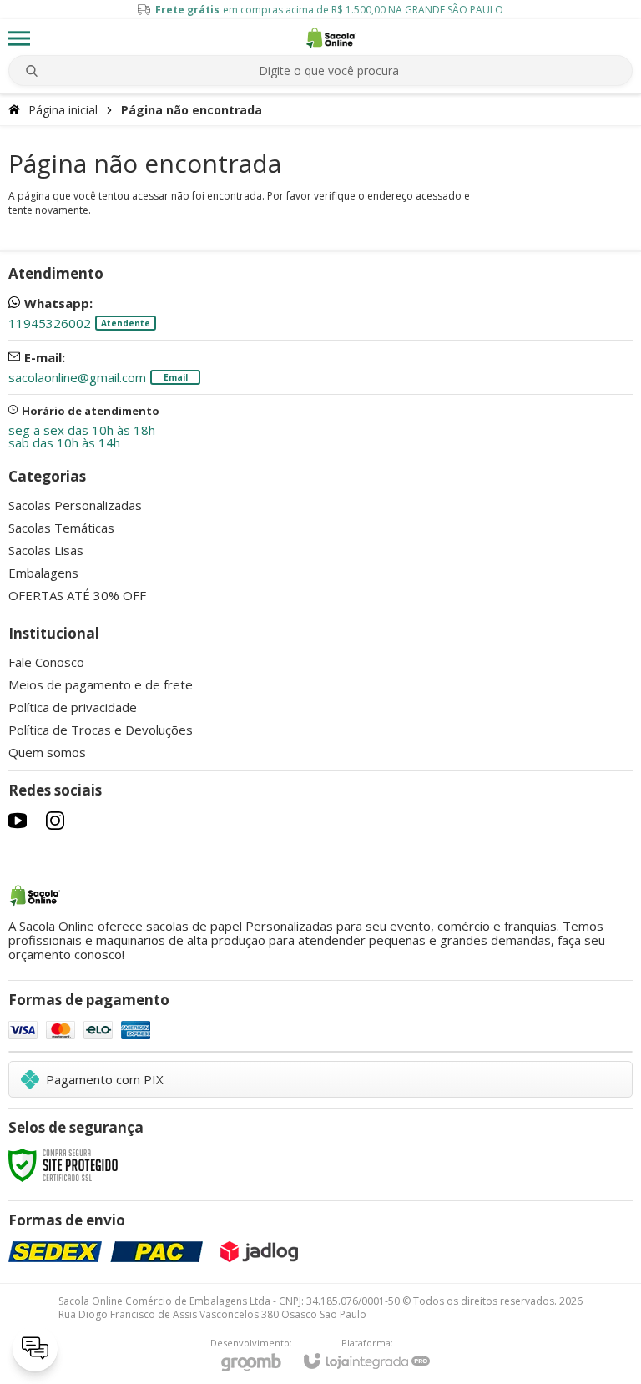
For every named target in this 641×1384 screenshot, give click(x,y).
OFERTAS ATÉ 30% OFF (77, 595)
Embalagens (43, 572)
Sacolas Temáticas (61, 527)
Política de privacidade (72, 707)
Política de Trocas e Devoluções (100, 729)
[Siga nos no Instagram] (55, 820)
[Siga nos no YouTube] (17, 820)
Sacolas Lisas (45, 550)
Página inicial (63, 110)
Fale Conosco (46, 662)
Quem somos (47, 752)
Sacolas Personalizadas (75, 505)
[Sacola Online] (331, 38)
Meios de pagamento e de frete (100, 684)
